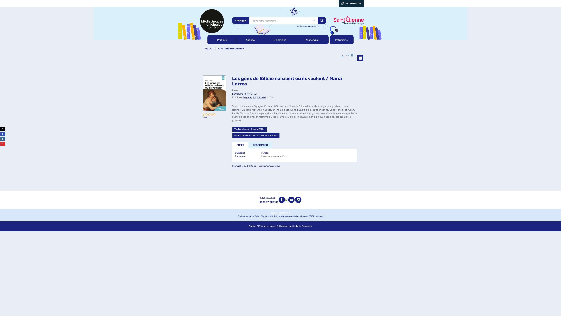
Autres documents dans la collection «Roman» (256, 135)
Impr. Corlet (259, 97)
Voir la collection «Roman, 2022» (249, 129)
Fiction (265, 153)
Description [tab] (260, 145)
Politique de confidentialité (289, 226)
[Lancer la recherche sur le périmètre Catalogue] (322, 20)
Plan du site (307, 226)
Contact (252, 226)
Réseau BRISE (307, 216)
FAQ (258, 226)
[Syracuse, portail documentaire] (212, 21)
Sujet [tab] (240, 145)
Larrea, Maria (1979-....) (244, 93)
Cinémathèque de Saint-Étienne (252, 216)
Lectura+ (319, 216)
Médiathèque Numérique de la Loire (284, 216)
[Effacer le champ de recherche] (314, 20)
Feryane (247, 97)
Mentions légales (268, 226)
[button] (221, 39)
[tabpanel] (280, 121)
